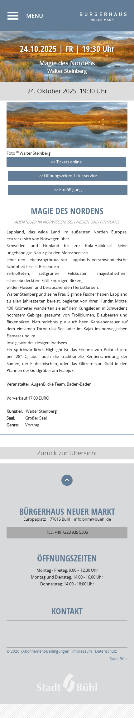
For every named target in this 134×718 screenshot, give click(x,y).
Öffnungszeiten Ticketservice (70, 175)
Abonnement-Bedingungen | (47, 651)
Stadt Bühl (118, 659)
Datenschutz (106, 651)
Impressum (82, 651)
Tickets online (69, 162)
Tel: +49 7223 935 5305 (67, 532)
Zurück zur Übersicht (67, 453)
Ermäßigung (70, 189)
